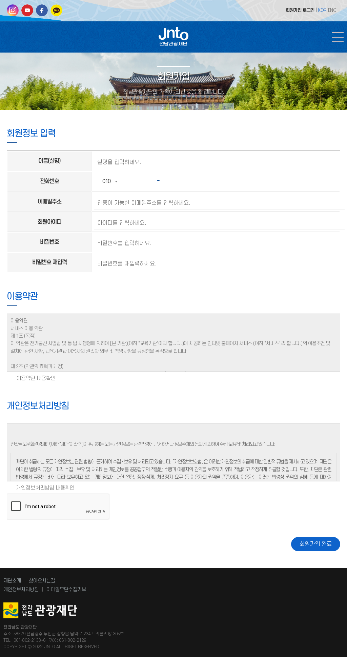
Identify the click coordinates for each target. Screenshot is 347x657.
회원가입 (293, 10)
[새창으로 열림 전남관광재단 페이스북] (42, 13)
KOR (322, 10)
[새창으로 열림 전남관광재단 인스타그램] (13, 13)
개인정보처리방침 (21, 590)
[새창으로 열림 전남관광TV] (27, 13)
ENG (332, 10)
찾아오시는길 (42, 581)
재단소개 (12, 581)
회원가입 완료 (316, 544)
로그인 (308, 10)
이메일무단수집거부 (66, 590)
